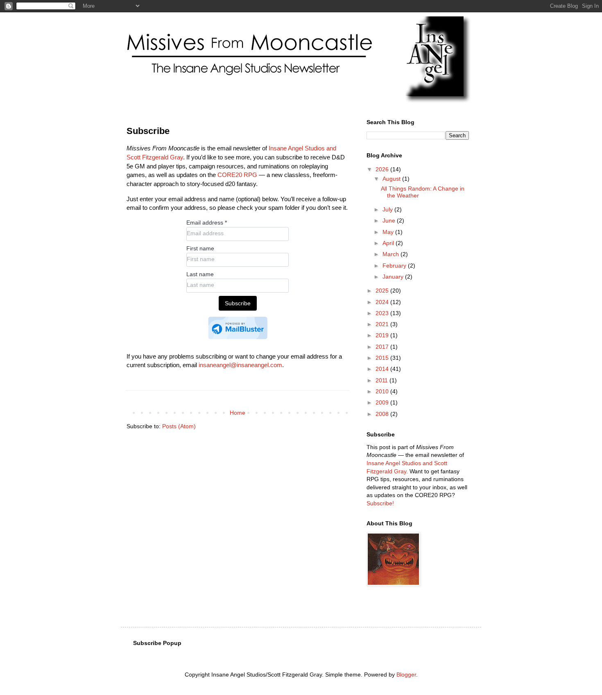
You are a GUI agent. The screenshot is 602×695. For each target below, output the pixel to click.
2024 (383, 302)
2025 (383, 290)
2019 (383, 335)
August (392, 178)
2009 (383, 402)
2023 (383, 313)
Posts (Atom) (179, 426)
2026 (383, 169)
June (389, 220)
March (391, 254)
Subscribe (238, 303)
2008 (383, 414)
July (388, 209)
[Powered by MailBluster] (237, 328)
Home (237, 412)
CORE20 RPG (237, 174)
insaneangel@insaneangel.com (240, 364)
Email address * (206, 222)
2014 (383, 369)
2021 (383, 324)
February (395, 265)
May (388, 232)
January (393, 276)
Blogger (406, 674)
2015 (383, 357)
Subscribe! (380, 503)
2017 (383, 346)
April (389, 243)
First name (200, 248)
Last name (200, 274)
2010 (383, 391)
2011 (382, 380)
